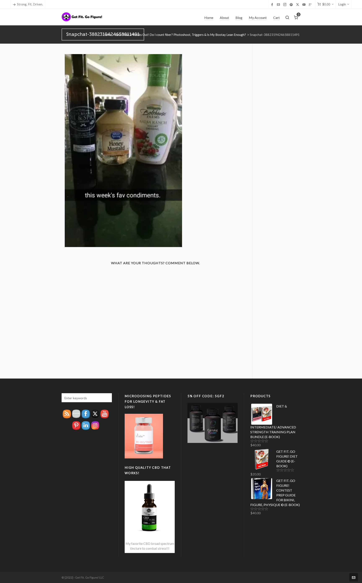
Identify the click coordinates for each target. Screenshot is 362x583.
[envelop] (279, 4)
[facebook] (273, 4)
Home (107, 34)
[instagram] (285, 4)
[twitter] (298, 4)
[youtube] (305, 4)
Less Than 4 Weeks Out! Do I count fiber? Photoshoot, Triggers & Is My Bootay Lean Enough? (180, 34)
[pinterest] (292, 4)
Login (342, 4)
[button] (106, 397)
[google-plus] (311, 4)
